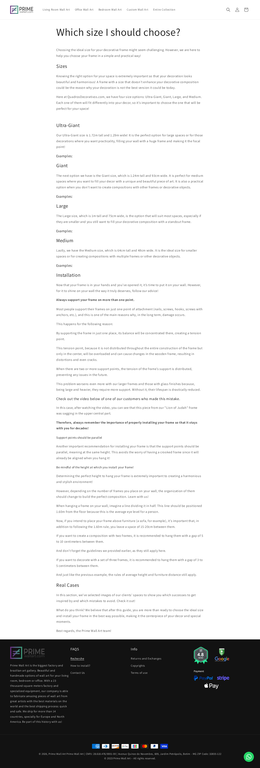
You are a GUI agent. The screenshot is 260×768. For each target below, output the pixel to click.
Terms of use (139, 673)
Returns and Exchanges (146, 658)
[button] (228, 9)
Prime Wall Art (57, 754)
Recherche (77, 658)
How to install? (80, 665)
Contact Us (77, 673)
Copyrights (138, 665)
